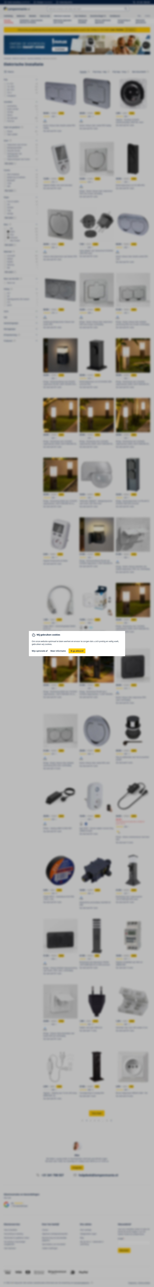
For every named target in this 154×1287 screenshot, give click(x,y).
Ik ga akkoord (77, 651)
